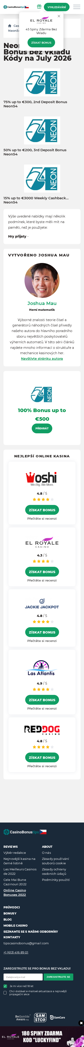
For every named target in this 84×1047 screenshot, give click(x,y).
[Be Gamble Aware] (23, 1017)
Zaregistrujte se (58, 977)
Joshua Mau (42, 303)
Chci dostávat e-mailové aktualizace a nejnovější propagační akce (38, 993)
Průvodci (12, 907)
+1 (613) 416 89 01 (16, 952)
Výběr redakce (15, 852)
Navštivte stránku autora (42, 359)
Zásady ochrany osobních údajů (54, 871)
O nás (46, 852)
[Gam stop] (40, 1017)
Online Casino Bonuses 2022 (15, 892)
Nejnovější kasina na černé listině (20, 861)
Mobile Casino (16, 925)
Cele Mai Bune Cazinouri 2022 (15, 882)
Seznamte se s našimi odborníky (31, 931)
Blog (8, 919)
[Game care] (57, 1017)
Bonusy (10, 913)
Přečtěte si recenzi (42, 518)
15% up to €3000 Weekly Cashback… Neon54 (36, 200)
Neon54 (14, 30)
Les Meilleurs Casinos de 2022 (20, 871)
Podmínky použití (56, 880)
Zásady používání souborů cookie (55, 861)
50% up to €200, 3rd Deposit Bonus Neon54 (35, 152)
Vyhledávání (57, 7)
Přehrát (42, 428)
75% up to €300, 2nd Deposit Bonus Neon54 (35, 104)
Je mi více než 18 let (21, 986)
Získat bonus (41, 42)
